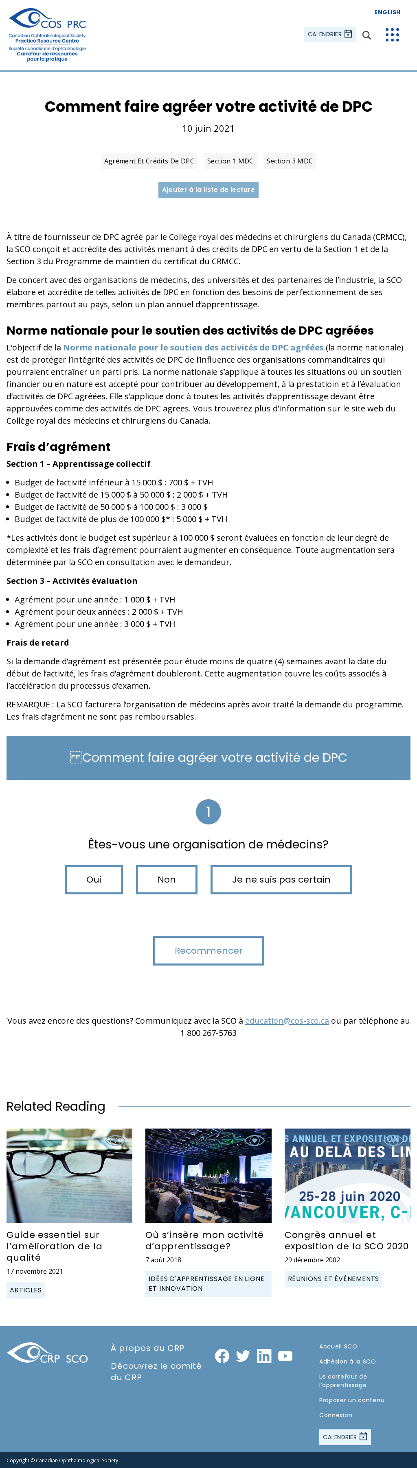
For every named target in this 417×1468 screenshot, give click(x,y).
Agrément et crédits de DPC (149, 161)
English (387, 12)
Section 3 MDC (290, 161)
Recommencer (209, 950)
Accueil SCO (338, 1346)
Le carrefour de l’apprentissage (343, 1380)
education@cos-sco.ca (287, 1020)
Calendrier (326, 34)
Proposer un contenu (351, 1400)
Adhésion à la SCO (347, 1361)
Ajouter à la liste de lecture (208, 189)
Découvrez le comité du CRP (156, 1371)
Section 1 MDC (230, 161)
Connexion (335, 1415)
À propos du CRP (148, 1348)
